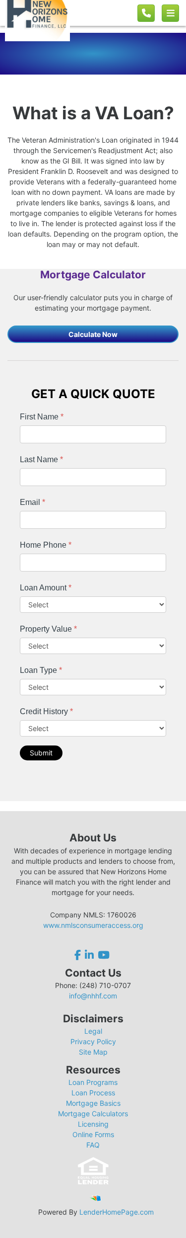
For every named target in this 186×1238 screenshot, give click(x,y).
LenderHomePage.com (116, 1212)
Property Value (48, 629)
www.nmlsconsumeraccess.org (93, 925)
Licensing (93, 1124)
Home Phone (45, 545)
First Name (41, 417)
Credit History (46, 711)
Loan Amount (45, 587)
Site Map (93, 1052)
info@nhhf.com (93, 995)
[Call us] (146, 13)
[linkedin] (89, 955)
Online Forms (93, 1134)
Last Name (41, 459)
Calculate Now (93, 334)
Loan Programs (93, 1082)
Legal (93, 1031)
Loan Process (93, 1092)
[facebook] (78, 955)
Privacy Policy (93, 1041)
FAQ (93, 1145)
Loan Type (41, 670)
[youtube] (104, 955)
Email (32, 502)
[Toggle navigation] (170, 13)
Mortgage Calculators (93, 1113)
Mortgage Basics (93, 1103)
